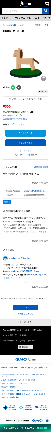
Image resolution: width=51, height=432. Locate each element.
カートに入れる (25, 133)
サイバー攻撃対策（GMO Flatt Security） (16, 394)
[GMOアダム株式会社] (25, 359)
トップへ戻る (25, 322)
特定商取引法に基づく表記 (14, 341)
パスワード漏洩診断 (8, 380)
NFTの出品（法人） (10, 335)
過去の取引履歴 (41, 167)
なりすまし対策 (39, 394)
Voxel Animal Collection (13, 25)
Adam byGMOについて (12, 330)
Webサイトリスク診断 (27, 380)
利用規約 (23, 335)
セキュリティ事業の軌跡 (10, 397)
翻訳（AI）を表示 (41, 183)
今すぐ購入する (25, 143)
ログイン (25, 155)
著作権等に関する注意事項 (15, 119)
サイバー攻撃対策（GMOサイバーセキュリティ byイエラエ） (23, 390)
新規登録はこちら (25, 314)
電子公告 (31, 341)
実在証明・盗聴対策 (8, 387)
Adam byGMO (6, 299)
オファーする (25, 151)
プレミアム (20, 18)
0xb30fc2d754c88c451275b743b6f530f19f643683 (35, 191)
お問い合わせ (37, 330)
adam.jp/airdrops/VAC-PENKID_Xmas (22, 271)
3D (14, 299)
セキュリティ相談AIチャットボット (14, 383)
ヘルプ (26, 330)
